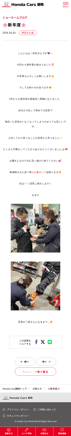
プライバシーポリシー (18, 409)
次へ (44, 361)
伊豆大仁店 (28, 32)
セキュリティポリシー (18, 415)
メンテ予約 (27, 433)
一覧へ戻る (41, 371)
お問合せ (44, 433)
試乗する (9, 433)
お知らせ (37, 388)
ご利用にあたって (47, 409)
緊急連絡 (62, 433)
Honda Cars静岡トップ (14, 388)
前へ (26, 361)
